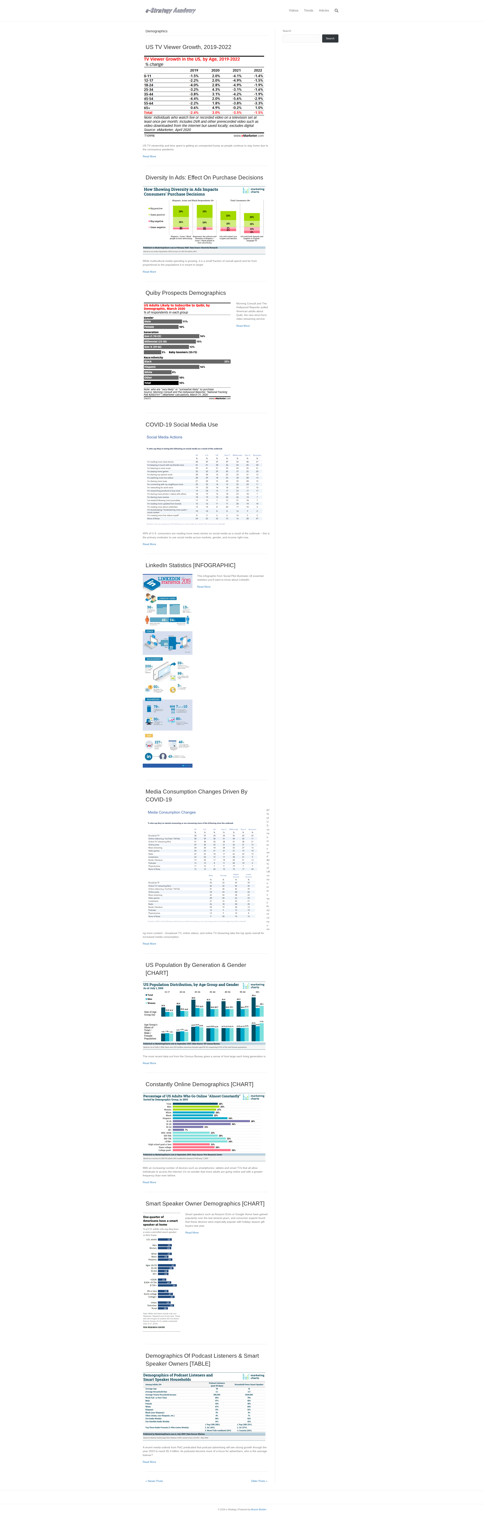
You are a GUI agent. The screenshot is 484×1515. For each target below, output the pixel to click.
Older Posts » (259, 1480)
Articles (324, 10)
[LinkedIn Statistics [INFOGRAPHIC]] (167, 670)
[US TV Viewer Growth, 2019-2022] (204, 97)
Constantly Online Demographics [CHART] (199, 1084)
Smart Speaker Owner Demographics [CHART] (205, 1203)
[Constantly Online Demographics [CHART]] (204, 1126)
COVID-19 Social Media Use (182, 424)
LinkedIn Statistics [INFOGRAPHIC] (190, 565)
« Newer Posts (154, 1480)
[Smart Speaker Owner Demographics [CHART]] (162, 1271)
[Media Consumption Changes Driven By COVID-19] (202, 865)
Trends (308, 10)
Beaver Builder (258, 1509)
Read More (149, 156)
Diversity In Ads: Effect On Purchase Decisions (204, 177)
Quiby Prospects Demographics (186, 293)
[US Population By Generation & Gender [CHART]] (204, 1015)
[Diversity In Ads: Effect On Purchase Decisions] (204, 220)
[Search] (335, 10)
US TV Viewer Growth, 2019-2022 (188, 47)
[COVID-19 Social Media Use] (204, 479)
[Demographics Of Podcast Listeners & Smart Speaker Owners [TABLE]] (204, 1406)
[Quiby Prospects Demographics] (187, 350)
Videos (293, 10)
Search (287, 30)
